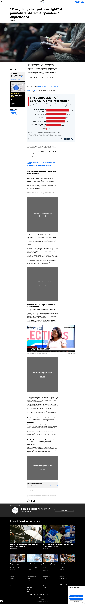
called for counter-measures (33, 90)
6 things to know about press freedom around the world (39, 165)
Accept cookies (42, 285)
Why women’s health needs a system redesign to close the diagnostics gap (49, 564)
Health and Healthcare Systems (18, 6)
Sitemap (42, 599)
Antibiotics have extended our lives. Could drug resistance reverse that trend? (67, 564)
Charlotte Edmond (13, 64)
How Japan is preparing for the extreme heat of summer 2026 (24, 545)
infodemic (34, 87)
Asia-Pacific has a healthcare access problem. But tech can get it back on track (34, 564)
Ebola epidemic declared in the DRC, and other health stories (58, 545)
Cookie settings (76, 601)
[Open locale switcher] (1, 601)
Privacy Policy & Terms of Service (42, 597)
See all (73, 521)
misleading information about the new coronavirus (47, 86)
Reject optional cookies (76, 596)
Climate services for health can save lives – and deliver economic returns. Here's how (17, 564)
